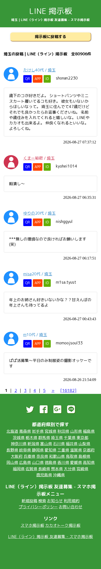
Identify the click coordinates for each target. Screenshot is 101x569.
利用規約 (71, 500)
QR (27, 78)
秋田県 (63, 431)
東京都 (82, 437)
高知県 (89, 462)
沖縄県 (59, 475)
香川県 (63, 462)
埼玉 (52, 70)
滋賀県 (76, 450)
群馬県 (44, 437)
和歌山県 (57, 456)
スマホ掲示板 (32, 525)
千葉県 (70, 437)
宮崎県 (82, 468)
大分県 (70, 468)
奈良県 (42, 456)
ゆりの (29, 213)
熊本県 (57, 468)
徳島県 (50, 462)
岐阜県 (25, 450)
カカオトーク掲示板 (62, 525)
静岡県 (38, 450)
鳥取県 (71, 456)
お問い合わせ (70, 506)
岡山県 (12, 462)
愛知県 (50, 450)
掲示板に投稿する (50, 36)
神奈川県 (18, 443)
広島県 (25, 462)
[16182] (68, 390)
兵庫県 (29, 456)
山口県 (38, 462)
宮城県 (50, 431)
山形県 (76, 431)
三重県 (63, 450)
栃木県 (31, 437)
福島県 (89, 431)
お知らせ (55, 500)
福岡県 (19, 468)
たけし (29, 70)
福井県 (71, 443)
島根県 (84, 456)
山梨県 (84, 443)
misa (27, 274)
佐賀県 (31, 468)
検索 (42, 500)
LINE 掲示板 (50, 11)
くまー (29, 158)
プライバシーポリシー (38, 506)
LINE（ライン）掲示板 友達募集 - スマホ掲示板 (50, 536)
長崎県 (44, 468)
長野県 (12, 450)
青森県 (25, 431)
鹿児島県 (44, 475)
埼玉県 (57, 437)
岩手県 (38, 431)
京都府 (89, 450)
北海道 (12, 431)
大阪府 (17, 456)
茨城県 (19, 437)
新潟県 (33, 443)
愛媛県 (76, 462)
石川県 (59, 443)
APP (38, 78)
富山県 (46, 443)
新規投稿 (29, 500)
